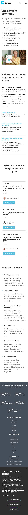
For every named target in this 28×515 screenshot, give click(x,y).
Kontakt (14, 430)
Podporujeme (14, 428)
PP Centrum (14, 422)
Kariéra (14, 425)
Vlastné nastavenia (14, 504)
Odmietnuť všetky (14, 500)
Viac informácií (9, 203)
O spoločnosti (14, 420)
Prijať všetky (14, 509)
